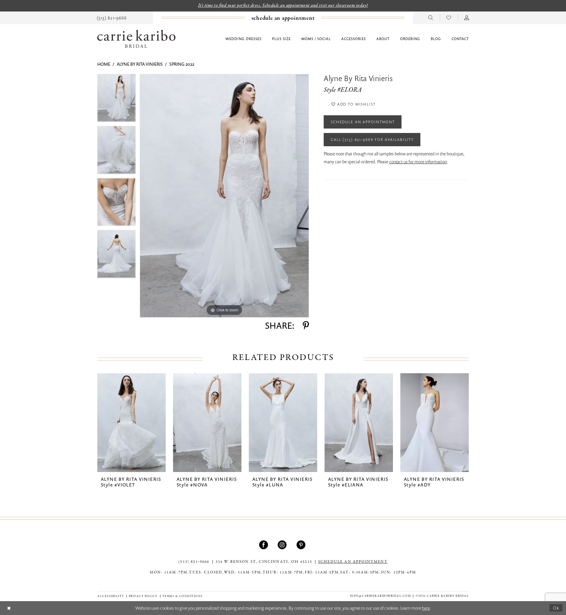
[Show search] (431, 17)
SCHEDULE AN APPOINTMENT (353, 562)
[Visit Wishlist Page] (449, 17)
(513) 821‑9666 (193, 562)
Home (103, 64)
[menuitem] (111, 17)
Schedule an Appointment (363, 121)
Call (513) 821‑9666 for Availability (372, 139)
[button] (467, 17)
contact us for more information (418, 162)
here (426, 608)
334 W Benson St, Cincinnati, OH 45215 (263, 562)
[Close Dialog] (9, 608)
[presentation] (131, 422)
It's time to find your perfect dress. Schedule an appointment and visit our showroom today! (283, 5)
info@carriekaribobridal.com (380, 596)
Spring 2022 (181, 64)
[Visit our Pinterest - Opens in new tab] (302, 544)
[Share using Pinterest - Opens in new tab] (306, 325)
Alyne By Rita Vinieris (140, 64)
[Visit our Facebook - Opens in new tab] (264, 544)
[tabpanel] (116, 100)
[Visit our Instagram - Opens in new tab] (283, 544)
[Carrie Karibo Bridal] (136, 39)
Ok (556, 608)
